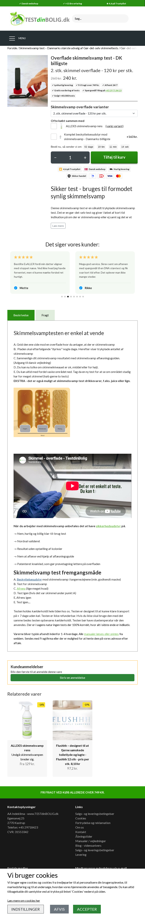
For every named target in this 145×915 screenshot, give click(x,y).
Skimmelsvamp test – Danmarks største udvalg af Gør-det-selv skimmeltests (68, 48)
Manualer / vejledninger (90, 841)
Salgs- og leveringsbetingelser (94, 813)
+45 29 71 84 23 (113, 90)
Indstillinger (25, 909)
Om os (79, 827)
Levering (80, 854)
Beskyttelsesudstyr (29, 579)
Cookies (80, 818)
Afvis (59, 909)
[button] (62, 296)
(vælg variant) (114, 126)
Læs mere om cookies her (23, 900)
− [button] (55, 157)
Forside (12, 48)
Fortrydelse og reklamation (92, 823)
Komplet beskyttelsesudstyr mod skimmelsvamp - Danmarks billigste (87, 136)
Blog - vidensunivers (88, 845)
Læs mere (58, 225)
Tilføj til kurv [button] (114, 157)
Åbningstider (83, 836)
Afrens (21, 588)
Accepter (87, 909)
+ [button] (85, 157)
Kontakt (80, 832)
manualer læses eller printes (101, 634)
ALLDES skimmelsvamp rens (84, 126)
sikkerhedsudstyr (108, 526)
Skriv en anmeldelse (72, 677)
